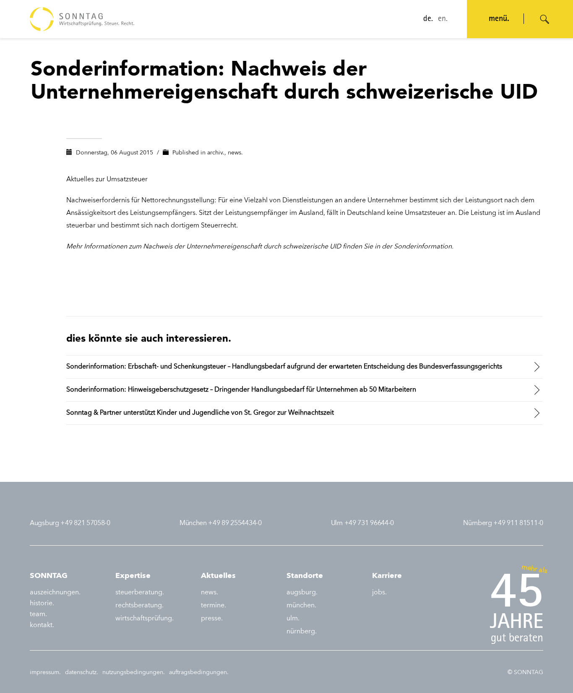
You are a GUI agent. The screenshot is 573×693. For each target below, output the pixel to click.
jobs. (379, 592)
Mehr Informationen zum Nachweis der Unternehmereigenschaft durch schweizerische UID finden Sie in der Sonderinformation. (259, 246)
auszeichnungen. (55, 592)
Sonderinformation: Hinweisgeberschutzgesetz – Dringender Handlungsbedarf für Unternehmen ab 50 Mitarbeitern (241, 390)
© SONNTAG (525, 672)
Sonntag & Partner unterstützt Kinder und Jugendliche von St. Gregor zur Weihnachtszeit (200, 413)
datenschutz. (81, 672)
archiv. (215, 153)
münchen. (301, 605)
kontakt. (42, 625)
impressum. (45, 672)
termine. (213, 605)
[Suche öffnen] (545, 19)
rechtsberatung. (139, 605)
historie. (42, 603)
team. (38, 614)
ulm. (293, 618)
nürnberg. (301, 631)
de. (428, 19)
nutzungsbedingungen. (133, 672)
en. (443, 19)
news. (235, 153)
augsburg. (302, 592)
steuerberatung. (139, 592)
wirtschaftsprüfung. (144, 618)
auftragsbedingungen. (199, 672)
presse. (212, 618)
